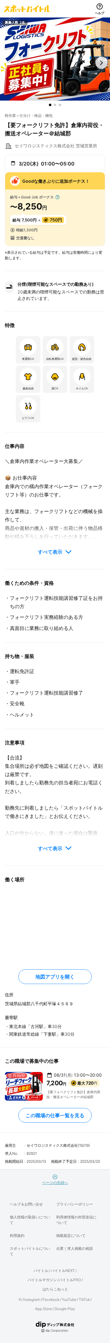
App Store (43, 1308)
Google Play (64, 1308)
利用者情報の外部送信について (76, 1220)
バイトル (41, 1270)
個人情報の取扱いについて (30, 1220)
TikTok (84, 1299)
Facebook (50, 1299)
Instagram (31, 1299)
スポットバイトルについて (30, 1251)
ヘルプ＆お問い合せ (26, 1204)
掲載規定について (71, 1235)
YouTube (69, 1299)
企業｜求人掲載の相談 (74, 1248)
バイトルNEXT (63, 1270)
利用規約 (17, 1235)
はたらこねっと (55, 1289)
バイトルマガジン (42, 1279)
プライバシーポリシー (74, 1204)
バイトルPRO (70, 1279)
